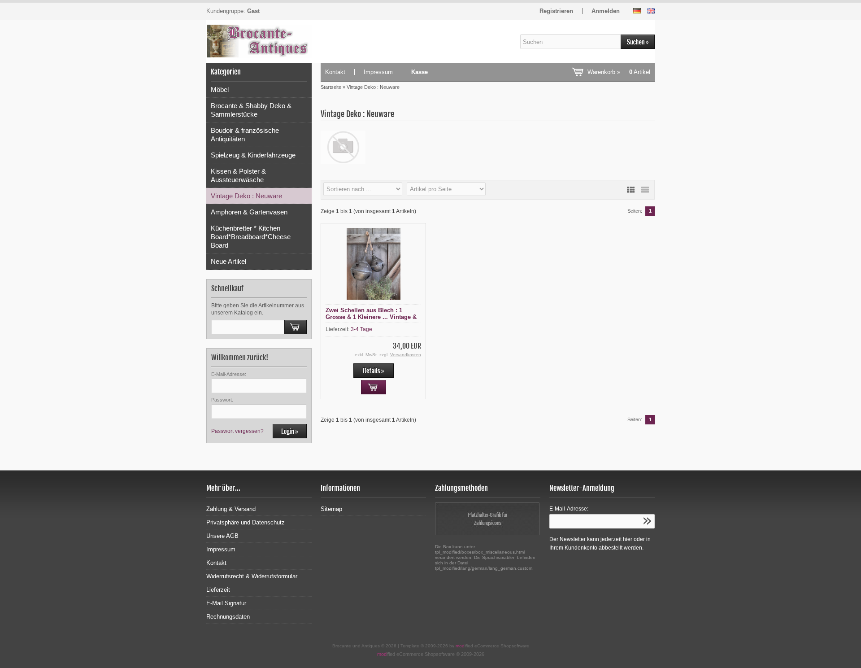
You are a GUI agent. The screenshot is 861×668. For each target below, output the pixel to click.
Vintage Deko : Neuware (246, 196)
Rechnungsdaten (228, 616)
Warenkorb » (618, 72)
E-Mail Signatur (226, 603)
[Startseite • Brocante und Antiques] (259, 41)
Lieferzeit (218, 589)
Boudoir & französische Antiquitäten (245, 135)
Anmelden (605, 11)
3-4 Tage (361, 329)
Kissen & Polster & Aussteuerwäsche (238, 175)
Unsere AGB (222, 536)
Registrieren (556, 11)
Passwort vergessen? (237, 431)
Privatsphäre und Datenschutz (245, 522)
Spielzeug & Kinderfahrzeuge (253, 155)
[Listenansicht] (645, 190)
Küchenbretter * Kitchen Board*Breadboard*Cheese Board (251, 236)
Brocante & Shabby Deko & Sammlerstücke (251, 110)
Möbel (220, 89)
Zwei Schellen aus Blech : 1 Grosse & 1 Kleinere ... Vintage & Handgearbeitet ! (371, 317)
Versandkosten (405, 354)
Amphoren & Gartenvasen (249, 212)
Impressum (378, 72)
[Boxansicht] (630, 190)
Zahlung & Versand (231, 509)
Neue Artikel (228, 261)
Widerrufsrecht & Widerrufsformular (251, 576)
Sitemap (331, 509)
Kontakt (335, 72)
